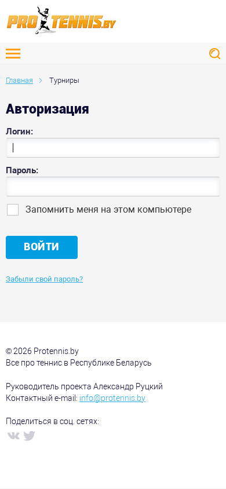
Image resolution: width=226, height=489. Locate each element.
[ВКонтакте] (13, 435)
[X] (29, 435)
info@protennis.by (112, 398)
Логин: (19, 131)
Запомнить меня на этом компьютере (108, 209)
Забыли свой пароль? (44, 279)
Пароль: (22, 170)
